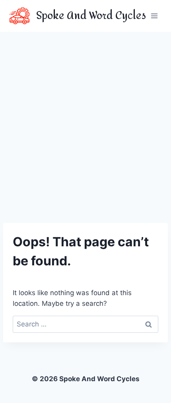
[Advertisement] (85, 121)
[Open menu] (154, 16)
